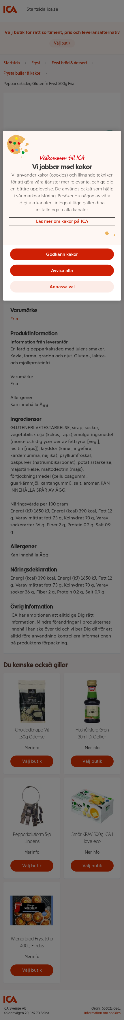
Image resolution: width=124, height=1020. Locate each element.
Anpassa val (62, 286)
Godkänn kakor (62, 254)
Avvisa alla (62, 270)
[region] (62, 216)
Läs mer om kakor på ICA (62, 221)
